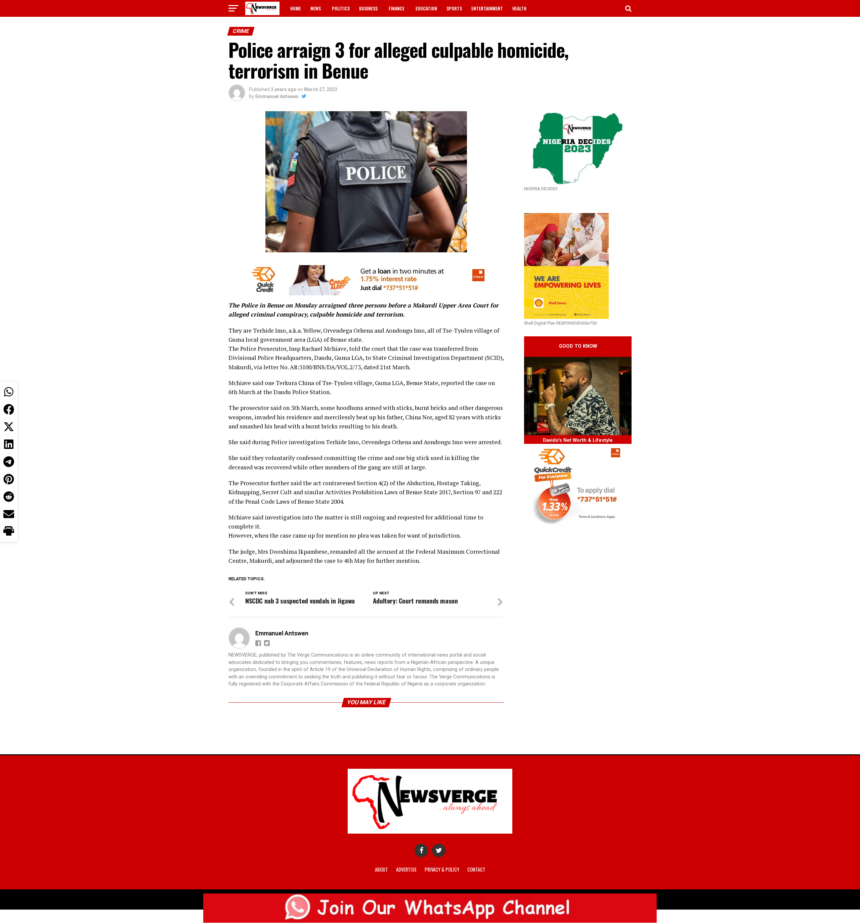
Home (295, 8)
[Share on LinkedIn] (8, 444)
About (381, 869)
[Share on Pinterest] (8, 479)
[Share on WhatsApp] (8, 391)
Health (519, 8)
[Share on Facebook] (8, 409)
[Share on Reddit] (8, 496)
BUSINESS (368, 8)
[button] (8, 531)
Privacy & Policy (442, 869)
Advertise (406, 869)
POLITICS (341, 8)
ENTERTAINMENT (487, 8)
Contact (476, 869)
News (315, 8)
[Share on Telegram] (8, 461)
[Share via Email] (8, 514)
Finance (396, 8)
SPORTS (454, 8)
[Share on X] (8, 426)
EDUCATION (426, 8)
